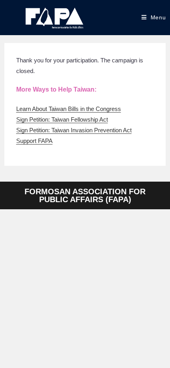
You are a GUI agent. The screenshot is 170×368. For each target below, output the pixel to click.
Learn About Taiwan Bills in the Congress (68, 108)
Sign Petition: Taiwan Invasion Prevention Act (74, 130)
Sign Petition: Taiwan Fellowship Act (62, 119)
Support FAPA (34, 140)
